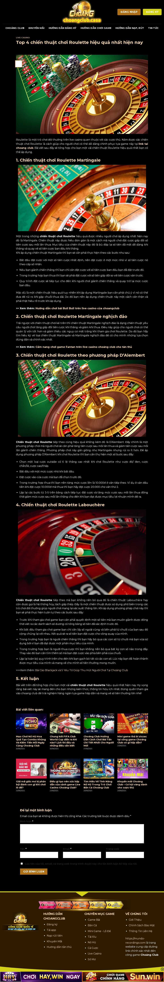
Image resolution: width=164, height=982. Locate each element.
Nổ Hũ (92, 942)
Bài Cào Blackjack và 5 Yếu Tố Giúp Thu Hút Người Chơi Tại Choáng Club (81, 670)
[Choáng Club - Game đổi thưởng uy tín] (82, 12)
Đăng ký (52, 924)
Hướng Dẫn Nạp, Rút (129, 28)
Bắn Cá (92, 925)
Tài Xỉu (92, 936)
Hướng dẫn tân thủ (59, 947)
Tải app (51, 930)
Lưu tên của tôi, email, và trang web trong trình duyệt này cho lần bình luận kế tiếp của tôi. (81, 863)
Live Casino (23, 38)
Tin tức (153, 28)
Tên (23, 848)
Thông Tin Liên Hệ (140, 931)
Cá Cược (93, 947)
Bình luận (26, 821)
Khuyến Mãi (37, 28)
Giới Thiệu (135, 919)
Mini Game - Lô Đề (99, 931)
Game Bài (94, 919)
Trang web (112, 848)
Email (67, 848)
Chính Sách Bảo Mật (142, 925)
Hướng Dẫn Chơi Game (96, 28)
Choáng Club (14, 28)
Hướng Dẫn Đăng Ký (62, 28)
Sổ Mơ (92, 959)
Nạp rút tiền (54, 935)
